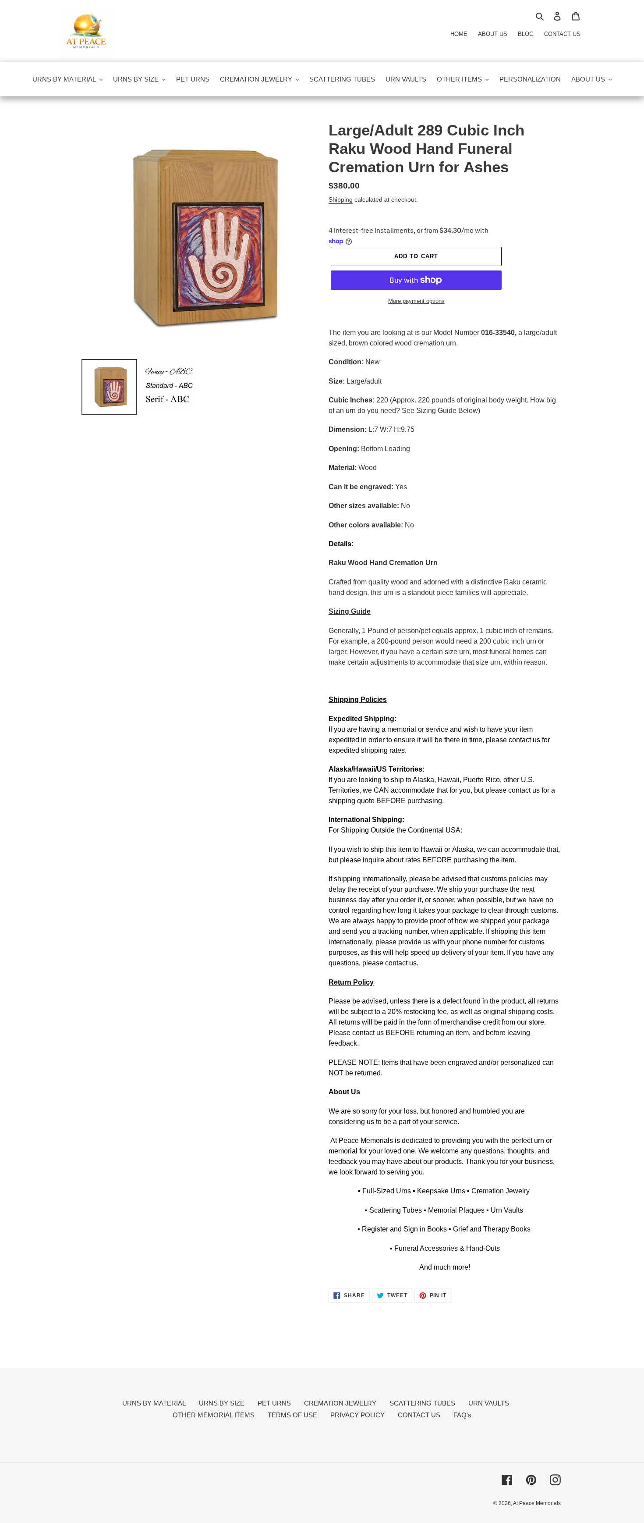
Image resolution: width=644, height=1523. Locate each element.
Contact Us (562, 34)
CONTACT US (419, 1415)
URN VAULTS (488, 1403)
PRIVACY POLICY (357, 1415)
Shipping (341, 199)
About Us (492, 34)
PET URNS (274, 1403)
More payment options (416, 301)
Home (458, 34)
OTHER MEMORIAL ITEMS (214, 1415)
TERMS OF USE (292, 1415)
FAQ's (462, 1415)
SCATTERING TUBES (422, 1403)
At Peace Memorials (537, 1503)
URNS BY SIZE (221, 1403)
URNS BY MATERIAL (154, 1403)
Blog (526, 34)
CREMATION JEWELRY (340, 1403)
